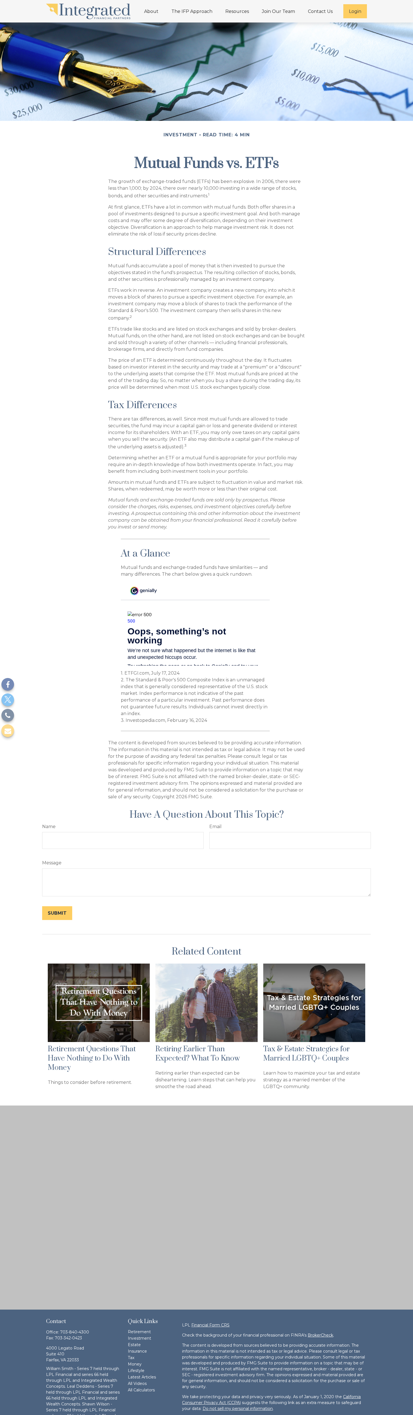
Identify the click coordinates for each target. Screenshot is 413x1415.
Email (215, 826)
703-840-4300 (74, 1332)
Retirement (139, 1331)
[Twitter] (7, 699)
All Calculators (141, 1390)
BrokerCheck (320, 1335)
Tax (131, 1357)
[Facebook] (7, 684)
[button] (151, 11)
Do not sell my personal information (238, 1408)
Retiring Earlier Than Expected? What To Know (197, 1054)
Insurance (137, 1351)
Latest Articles (142, 1377)
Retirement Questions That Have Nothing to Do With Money (92, 1058)
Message (52, 862)
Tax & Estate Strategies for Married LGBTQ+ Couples (306, 1054)
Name (49, 826)
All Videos (137, 1383)
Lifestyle (136, 1370)
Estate (134, 1344)
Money (135, 1364)
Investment (139, 1338)
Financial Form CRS (210, 1325)
